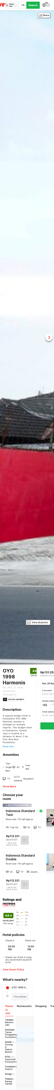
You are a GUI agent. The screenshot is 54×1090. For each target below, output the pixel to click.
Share (46, 15)
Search (33, 5)
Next (48, 337)
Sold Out (24, 884)
